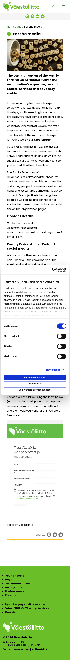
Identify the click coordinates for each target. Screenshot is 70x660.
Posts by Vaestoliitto (20, 525)
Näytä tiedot (53, 369)
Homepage (14, 27)
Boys (8, 579)
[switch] (61, 336)
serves (30, 177)
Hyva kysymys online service (25, 604)
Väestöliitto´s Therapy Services (27, 608)
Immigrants (13, 587)
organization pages (33, 209)
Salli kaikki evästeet (35, 377)
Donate (10, 612)
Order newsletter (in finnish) (25, 649)
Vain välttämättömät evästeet (35, 389)
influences (46, 177)
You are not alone (17, 583)
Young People (14, 576)
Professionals (14, 591)
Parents (10, 595)
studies (20, 177)
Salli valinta (35, 383)
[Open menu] (63, 6)
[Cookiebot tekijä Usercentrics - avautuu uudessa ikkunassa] (52, 270)
